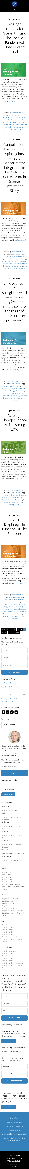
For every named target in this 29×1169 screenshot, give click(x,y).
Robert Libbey (19, 124)
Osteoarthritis (13, 122)
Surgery (22, 129)
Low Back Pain (22, 388)
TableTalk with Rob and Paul (10, 687)
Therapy (17, 504)
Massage (5, 122)
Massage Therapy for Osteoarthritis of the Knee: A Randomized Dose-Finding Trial (14, 38)
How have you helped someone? (14, 773)
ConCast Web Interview (8, 683)
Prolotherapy (7, 609)
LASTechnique (14, 4)
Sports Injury (17, 127)
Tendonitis (14, 618)
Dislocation (6, 117)
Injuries (19, 117)
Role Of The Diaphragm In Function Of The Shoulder (14, 527)
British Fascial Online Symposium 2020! (13, 695)
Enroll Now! (8, 794)
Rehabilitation (9, 124)
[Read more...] (14, 101)
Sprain (12, 129)
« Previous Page (7, 629)
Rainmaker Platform (18, 1165)
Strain (17, 129)
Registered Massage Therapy (14, 393)
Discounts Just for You (8, 691)
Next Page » (15, 632)
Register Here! (9, 1041)
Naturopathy (19, 606)
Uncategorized (7, 599)
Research (17, 115)
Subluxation (22, 268)
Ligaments (5, 259)
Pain (3, 124)
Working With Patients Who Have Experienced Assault (11, 700)
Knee (23, 117)
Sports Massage (21, 398)
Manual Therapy (22, 120)
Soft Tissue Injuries (8, 266)
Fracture (13, 117)
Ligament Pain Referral (9, 120)
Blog (12, 115)
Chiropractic (22, 599)
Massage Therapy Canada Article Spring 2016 (14, 422)
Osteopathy (22, 122)
